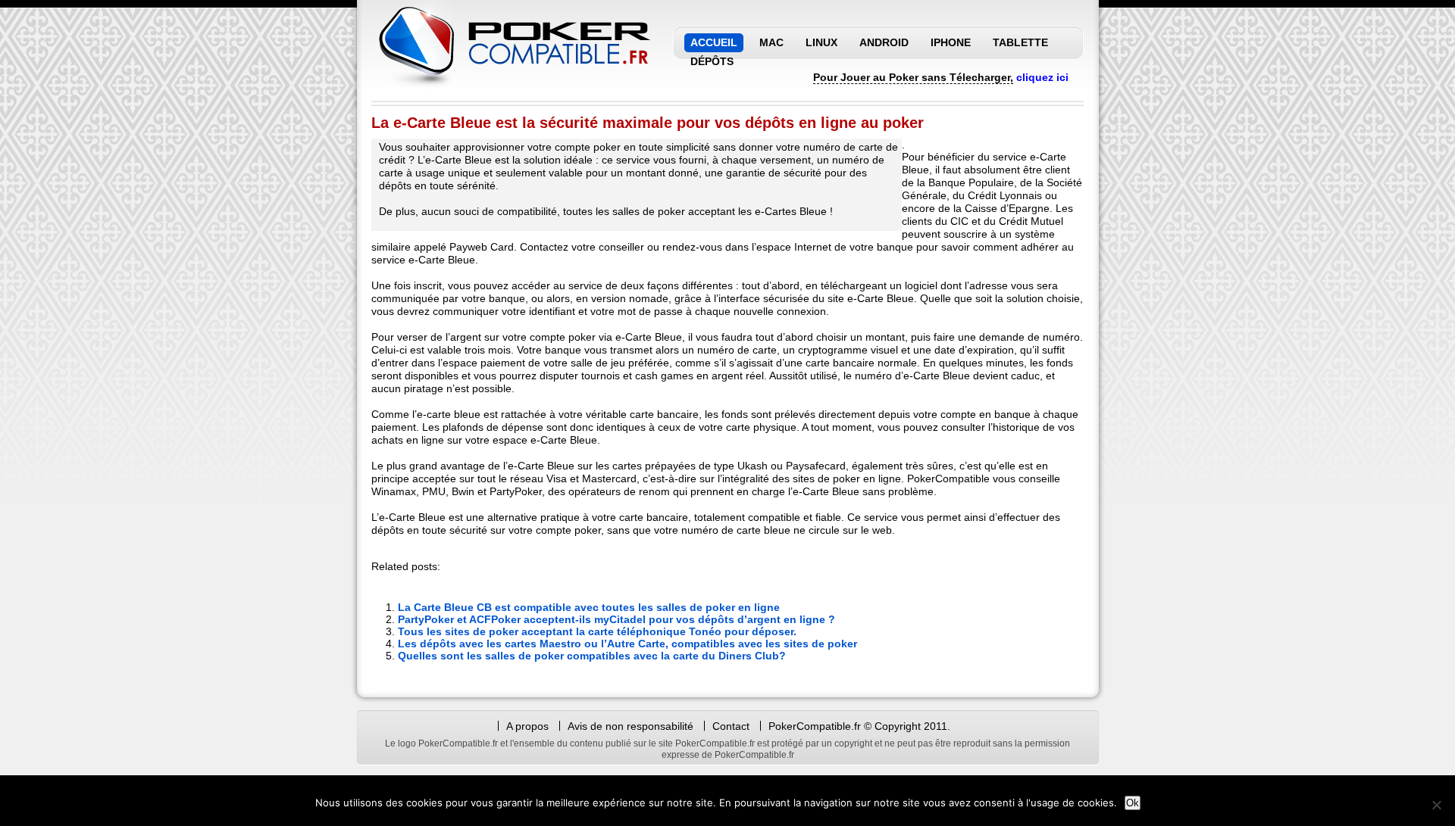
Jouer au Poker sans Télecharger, (926, 77)
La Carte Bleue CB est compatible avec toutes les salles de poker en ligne (589, 607)
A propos (527, 726)
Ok (1132, 803)
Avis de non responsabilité (632, 726)
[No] (1436, 804)
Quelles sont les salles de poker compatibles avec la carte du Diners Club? (592, 656)
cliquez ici (1042, 77)
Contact (730, 726)
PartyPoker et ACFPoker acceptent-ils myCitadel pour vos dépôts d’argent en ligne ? (616, 619)
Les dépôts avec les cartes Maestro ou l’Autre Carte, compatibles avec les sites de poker (627, 643)
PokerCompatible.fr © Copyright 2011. (859, 726)
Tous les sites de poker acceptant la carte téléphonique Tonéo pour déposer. (597, 631)
